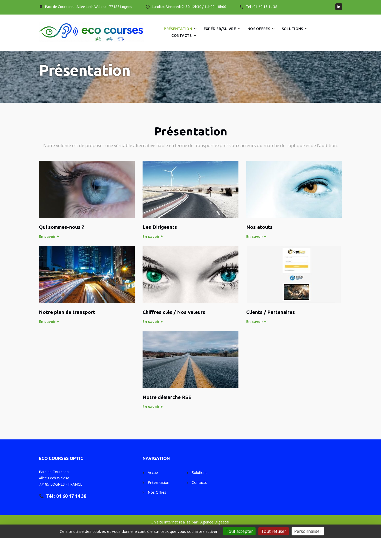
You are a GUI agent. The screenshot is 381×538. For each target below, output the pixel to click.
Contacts (181, 35)
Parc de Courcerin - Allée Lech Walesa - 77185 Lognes (88, 7)
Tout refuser (273, 531)
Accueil (153, 472)
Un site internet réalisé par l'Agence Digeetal (190, 522)
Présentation (178, 29)
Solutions (292, 29)
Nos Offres (259, 29)
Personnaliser (307, 531)
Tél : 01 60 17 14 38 (261, 7)
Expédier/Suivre (220, 29)
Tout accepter (239, 531)
